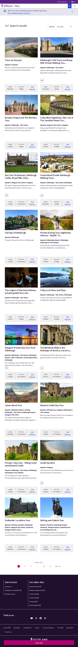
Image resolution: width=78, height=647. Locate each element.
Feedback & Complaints (12, 590)
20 (44, 566)
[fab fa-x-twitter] (36, 618)
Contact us (8, 586)
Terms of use (8, 632)
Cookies (37, 627)
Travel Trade (33, 594)
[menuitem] (14, 586)
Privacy (59, 627)
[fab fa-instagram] (45, 618)
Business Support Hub (36, 590)
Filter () (39, 643)
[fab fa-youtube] (31, 618)
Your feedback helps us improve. (19, 13)
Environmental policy (48, 627)
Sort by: (52, 27)
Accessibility (17, 627)
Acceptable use (27, 627)
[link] (70, 6)
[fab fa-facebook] (40, 618)
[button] (74, 6)
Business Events (34, 586)
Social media (69, 627)
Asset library (33, 598)
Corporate (32, 601)
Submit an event (10, 594)
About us (6, 627)
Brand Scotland (34, 605)
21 (50, 566)
